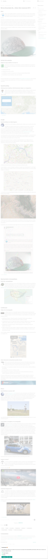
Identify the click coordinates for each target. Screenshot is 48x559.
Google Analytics (5, 552)
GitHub (4, 554)
